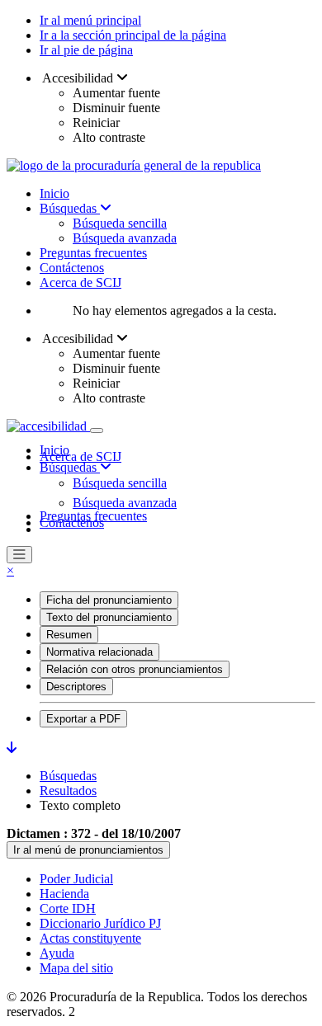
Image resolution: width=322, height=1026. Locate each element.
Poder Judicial (76, 879)
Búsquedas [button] (70, 467)
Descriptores (76, 686)
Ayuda (57, 953)
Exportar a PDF (83, 719)
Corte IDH (68, 908)
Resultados (68, 791)
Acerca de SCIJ (80, 282)
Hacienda (64, 894)
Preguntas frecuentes (93, 253)
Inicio (54, 193)
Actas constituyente (90, 938)
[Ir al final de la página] (12, 748)
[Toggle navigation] (96, 430)
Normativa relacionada (99, 652)
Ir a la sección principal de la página (133, 35)
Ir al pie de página (86, 50)
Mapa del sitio (76, 968)
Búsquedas (70, 208)
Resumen (69, 634)
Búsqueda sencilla (120, 223)
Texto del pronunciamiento (109, 617)
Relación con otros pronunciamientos (134, 669)
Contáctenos (72, 268)
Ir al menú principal (90, 20)
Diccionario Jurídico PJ (100, 923)
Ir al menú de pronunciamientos (88, 850)
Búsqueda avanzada (125, 238)
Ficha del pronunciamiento (109, 600)
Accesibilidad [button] (78, 78)
